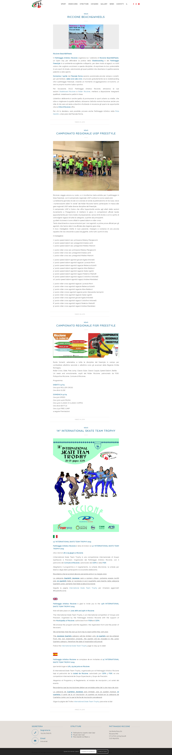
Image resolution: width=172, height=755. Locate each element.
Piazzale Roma (77, 76)
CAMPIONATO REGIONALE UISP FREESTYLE (86, 133)
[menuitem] (63, 4)
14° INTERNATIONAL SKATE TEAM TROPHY (86, 430)
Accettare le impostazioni (88, 751)
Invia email (43, 741)
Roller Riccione (84, 91)
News (86, 14)
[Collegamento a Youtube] (139, 4)
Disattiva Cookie (102, 751)
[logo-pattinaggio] (37, 4)
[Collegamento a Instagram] (136, 4)
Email (43, 738)
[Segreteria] (35, 732)
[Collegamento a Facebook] (133, 4)
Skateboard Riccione (67, 91)
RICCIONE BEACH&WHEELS (86, 17)
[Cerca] (126, 4)
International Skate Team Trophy (83, 588)
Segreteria (45, 730)
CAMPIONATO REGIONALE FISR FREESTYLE (86, 325)
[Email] (35, 740)
